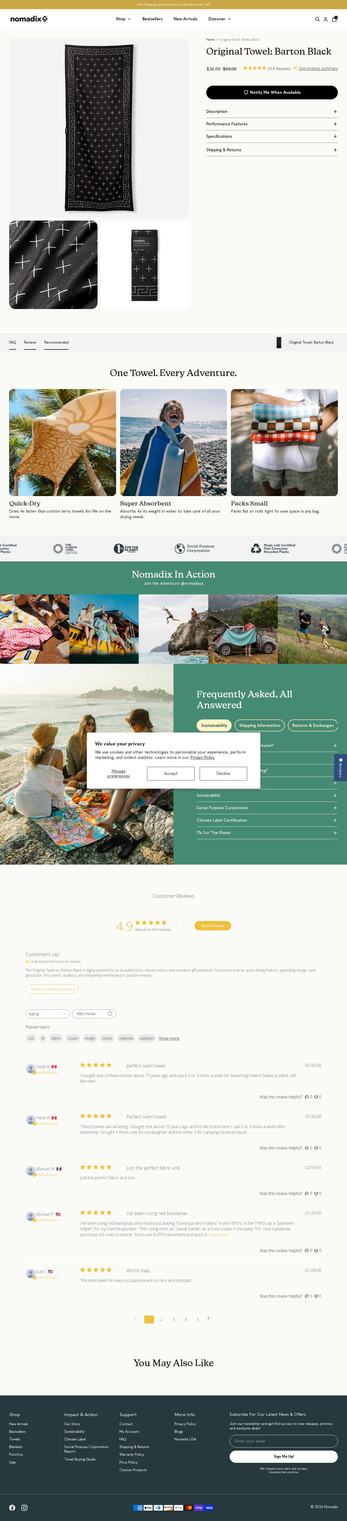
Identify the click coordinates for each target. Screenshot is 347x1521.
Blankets (15, 1447)
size (31, 1038)
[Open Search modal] (317, 19)
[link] (12, 1508)
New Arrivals (18, 1424)
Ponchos (16, 1454)
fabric (56, 1038)
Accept (171, 773)
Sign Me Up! (284, 1456)
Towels (14, 1439)
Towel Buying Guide (80, 1459)
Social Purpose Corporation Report (86, 1449)
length (90, 1038)
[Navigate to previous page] (137, 1318)
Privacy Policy (185, 1424)
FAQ (12, 342)
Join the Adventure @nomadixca (173, 583)
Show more (169, 1038)
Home (210, 39)
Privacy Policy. (202, 757)
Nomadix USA (185, 1439)
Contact (126, 1424)
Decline (223, 773)
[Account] (326, 19)
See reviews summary (318, 68)
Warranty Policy (131, 1454)
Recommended (56, 342)
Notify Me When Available (275, 92)
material (126, 1038)
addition (147, 1038)
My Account (129, 1432)
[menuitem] (123, 19)
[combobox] (48, 1013)
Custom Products (133, 1470)
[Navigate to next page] (210, 1318)
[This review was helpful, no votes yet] (307, 1097)
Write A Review (213, 925)
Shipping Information (259, 725)
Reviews (30, 342)
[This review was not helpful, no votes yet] (316, 1097)
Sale (12, 1462)
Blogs (179, 1432)
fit (42, 1038)
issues (73, 1038)
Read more (219, 1234)
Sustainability (214, 725)
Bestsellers (17, 1432)
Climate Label (75, 1439)
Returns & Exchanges (313, 725)
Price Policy (128, 1462)
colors (107, 1038)
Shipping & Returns (134, 1447)
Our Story (72, 1424)
